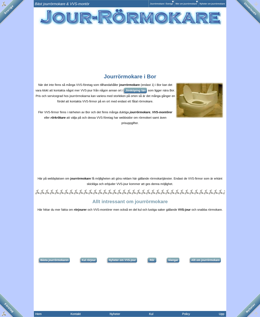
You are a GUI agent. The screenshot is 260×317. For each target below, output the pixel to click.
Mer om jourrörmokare (186, 3)
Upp (221, 313)
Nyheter (115, 313)
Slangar (173, 260)
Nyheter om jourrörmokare (212, 3)
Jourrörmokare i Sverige (161, 3)
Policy (186, 313)
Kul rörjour (89, 260)
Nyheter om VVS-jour (122, 260)
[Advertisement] (130, 48)
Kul (151, 313)
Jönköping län (135, 90)
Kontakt (76, 313)
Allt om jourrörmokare (205, 260)
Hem (38, 313)
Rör (152, 260)
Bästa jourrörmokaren (54, 260)
